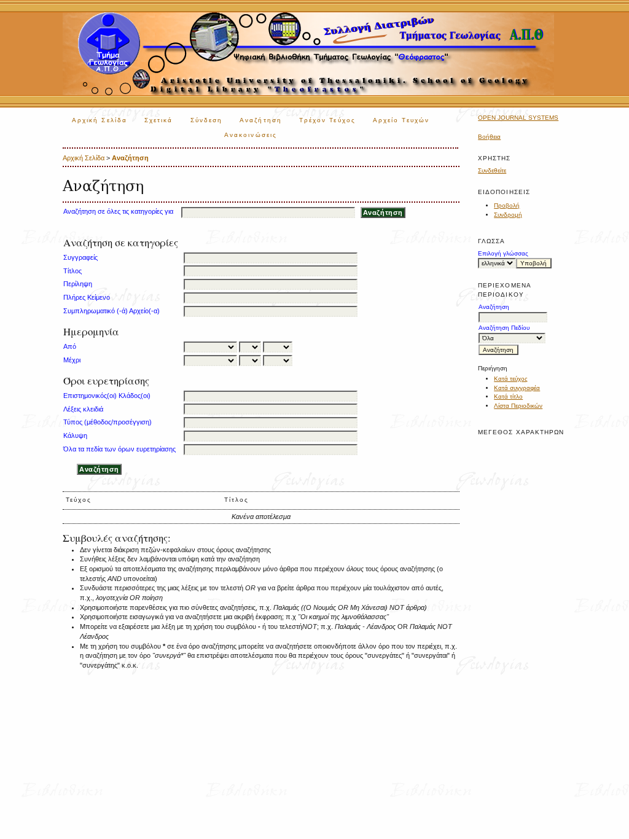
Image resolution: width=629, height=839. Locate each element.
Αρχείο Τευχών (401, 120)
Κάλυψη (75, 435)
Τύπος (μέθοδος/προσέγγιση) (107, 422)
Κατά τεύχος (511, 378)
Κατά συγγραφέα (517, 387)
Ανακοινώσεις (250, 134)
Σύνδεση (206, 120)
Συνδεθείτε (492, 170)
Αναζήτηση (261, 120)
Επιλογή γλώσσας (503, 253)
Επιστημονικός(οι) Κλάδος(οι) (106, 395)
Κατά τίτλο (508, 396)
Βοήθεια (489, 136)
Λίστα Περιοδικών (518, 405)
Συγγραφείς (80, 257)
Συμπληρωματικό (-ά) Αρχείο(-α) (111, 310)
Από (69, 346)
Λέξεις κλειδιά (83, 409)
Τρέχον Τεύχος (327, 120)
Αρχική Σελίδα (99, 120)
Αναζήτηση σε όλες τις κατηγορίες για (118, 211)
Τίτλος (72, 271)
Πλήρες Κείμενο (86, 297)
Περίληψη (77, 283)
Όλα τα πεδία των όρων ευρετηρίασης (119, 449)
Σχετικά (158, 120)
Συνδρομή (508, 214)
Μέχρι (71, 360)
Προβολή (507, 205)
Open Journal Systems (518, 117)
